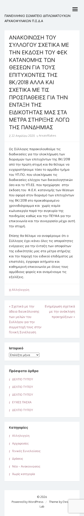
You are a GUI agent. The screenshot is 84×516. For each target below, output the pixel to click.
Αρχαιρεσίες (20, 443)
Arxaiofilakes (47, 135)
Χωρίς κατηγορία (23, 474)
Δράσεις (17, 458)
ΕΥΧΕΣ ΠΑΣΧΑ (22, 402)
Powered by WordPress (27, 502)
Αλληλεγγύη (20, 289)
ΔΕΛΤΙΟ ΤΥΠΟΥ (22, 379)
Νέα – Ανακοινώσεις (26, 466)
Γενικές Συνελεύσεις (26, 451)
